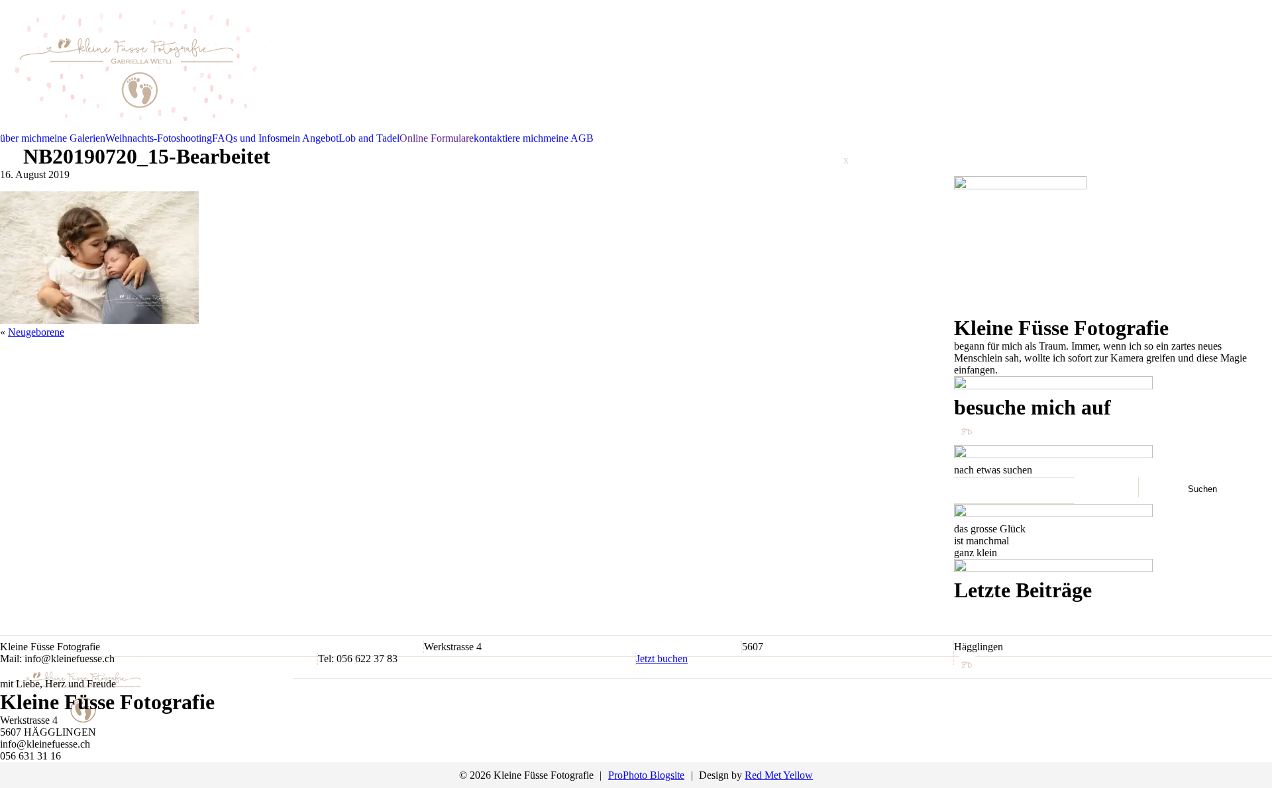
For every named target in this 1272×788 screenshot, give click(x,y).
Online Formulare (436, 138)
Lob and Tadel (369, 138)
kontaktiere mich (508, 138)
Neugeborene (36, 332)
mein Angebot (309, 138)
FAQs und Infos (246, 138)
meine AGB (568, 138)
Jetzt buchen (662, 658)
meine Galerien (73, 138)
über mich (21, 138)
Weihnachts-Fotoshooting (158, 138)
